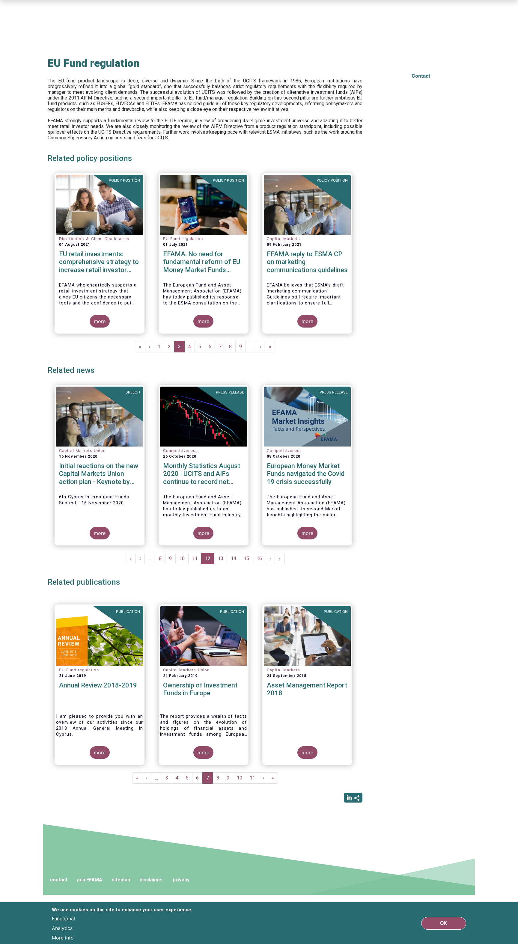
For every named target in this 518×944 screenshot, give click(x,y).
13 (222, 558)
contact (58, 880)
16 (261, 558)
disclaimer (151, 880)
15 (248, 558)
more (100, 321)
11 (196, 558)
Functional (63, 918)
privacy (181, 880)
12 (209, 560)
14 (235, 558)
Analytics (62, 928)
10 (184, 558)
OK (443, 922)
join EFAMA (89, 880)
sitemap (121, 880)
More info (63, 937)
